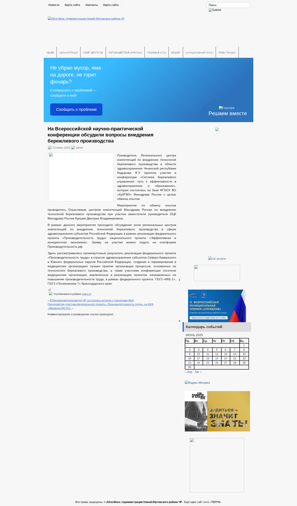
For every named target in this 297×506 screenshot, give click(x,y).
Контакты (92, 5)
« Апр (188, 372)
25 (207, 362)
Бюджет (175, 52)
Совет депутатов (93, 52)
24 (198, 362)
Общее (50, 52)
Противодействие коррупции (125, 52)
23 (189, 362)
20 (225, 358)
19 (216, 358)
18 (207, 358)
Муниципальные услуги (199, 52)
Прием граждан (227, 52)
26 (216, 362)
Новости (53, 5)
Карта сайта (72, 5)
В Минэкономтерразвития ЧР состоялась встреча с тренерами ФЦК (92, 300)
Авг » (198, 372)
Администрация (68, 52)
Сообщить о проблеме (76, 109)
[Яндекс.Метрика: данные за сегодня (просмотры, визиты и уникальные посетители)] (197, 382)
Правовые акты (156, 52)
